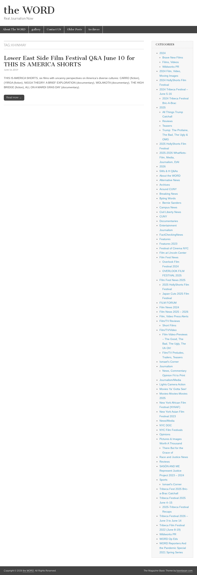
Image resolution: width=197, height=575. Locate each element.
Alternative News (169, 180)
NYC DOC (165, 425)
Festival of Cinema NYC (174, 248)
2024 (162, 53)
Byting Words (167, 198)
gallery (36, 29)
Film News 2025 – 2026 (173, 311)
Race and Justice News (173, 457)
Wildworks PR (170, 66)
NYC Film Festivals (171, 429)
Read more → (14, 97)
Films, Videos (170, 62)
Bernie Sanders (171, 202)
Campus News (168, 207)
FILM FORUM (168, 302)
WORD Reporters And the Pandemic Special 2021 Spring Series (172, 548)
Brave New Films (172, 57)
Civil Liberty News (170, 212)
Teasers (167, 125)
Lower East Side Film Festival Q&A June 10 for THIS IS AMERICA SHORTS (69, 61)
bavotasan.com (185, 570)
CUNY (163, 216)
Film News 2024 (169, 307)
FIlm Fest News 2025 (172, 280)
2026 (162, 166)
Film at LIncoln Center (172, 252)
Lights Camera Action (172, 384)
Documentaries (168, 221)
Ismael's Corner (169, 361)
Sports (163, 479)
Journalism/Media (170, 379)
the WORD (29, 10)
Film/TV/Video (168, 330)
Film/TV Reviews (169, 320)
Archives (94, 29)
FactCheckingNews (171, 234)
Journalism (166, 366)
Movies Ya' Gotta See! (172, 389)
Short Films (169, 325)
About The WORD (14, 29)
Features (164, 239)
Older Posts (74, 29)
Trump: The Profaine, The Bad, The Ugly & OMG (175, 135)
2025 (162, 107)
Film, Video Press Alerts (173, 316)
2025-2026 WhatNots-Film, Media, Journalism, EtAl (172, 157)
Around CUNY (168, 189)
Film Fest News (168, 257)
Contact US (54, 29)
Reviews (167, 121)
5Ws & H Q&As (168, 171)
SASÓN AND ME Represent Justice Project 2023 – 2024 (171, 471)
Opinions (164, 434)
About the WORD (169, 175)
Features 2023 (168, 243)
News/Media (166, 420)
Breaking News (168, 193)
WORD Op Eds (168, 538)
